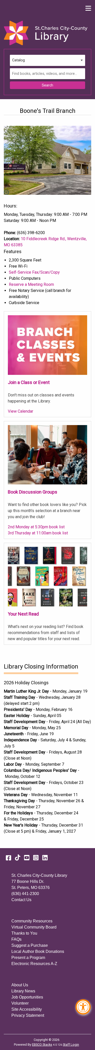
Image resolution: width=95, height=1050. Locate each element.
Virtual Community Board (33, 927)
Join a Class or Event (29, 382)
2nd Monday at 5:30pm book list (36, 526)
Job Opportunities (27, 997)
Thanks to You (24, 933)
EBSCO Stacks (42, 1044)
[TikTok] (17, 857)
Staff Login (71, 1044)
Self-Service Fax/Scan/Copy (34, 272)
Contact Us (21, 900)
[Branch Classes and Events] (47, 344)
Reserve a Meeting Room (31, 284)
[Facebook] (8, 857)
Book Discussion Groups (32, 492)
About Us (19, 985)
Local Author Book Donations (37, 951)
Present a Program (28, 957)
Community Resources (31, 921)
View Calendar (20, 411)
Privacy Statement (27, 1015)
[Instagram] (36, 857)
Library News (23, 991)
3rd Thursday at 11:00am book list (38, 533)
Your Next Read (23, 614)
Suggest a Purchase (29, 945)
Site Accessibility (26, 1009)
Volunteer (20, 1003)
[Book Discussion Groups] (47, 454)
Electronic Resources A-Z (34, 963)
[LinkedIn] (45, 857)
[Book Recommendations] (47, 576)
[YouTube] (26, 857)
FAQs (16, 939)
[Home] (45, 33)
